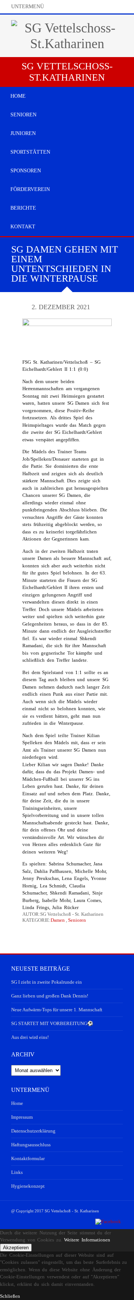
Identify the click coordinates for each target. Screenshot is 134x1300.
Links (17, 1172)
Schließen (10, 1296)
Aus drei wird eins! (30, 1037)
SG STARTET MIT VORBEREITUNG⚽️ (52, 1023)
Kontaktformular (28, 1158)
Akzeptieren (16, 1247)
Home (17, 1103)
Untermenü (27, 6)
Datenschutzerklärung (33, 1131)
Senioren (77, 920)
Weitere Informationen (87, 1240)
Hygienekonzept (28, 1186)
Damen (58, 920)
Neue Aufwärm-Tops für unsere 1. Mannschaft (56, 1009)
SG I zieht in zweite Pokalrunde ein (46, 982)
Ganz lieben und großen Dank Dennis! (49, 996)
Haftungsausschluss (31, 1144)
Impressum (22, 1117)
